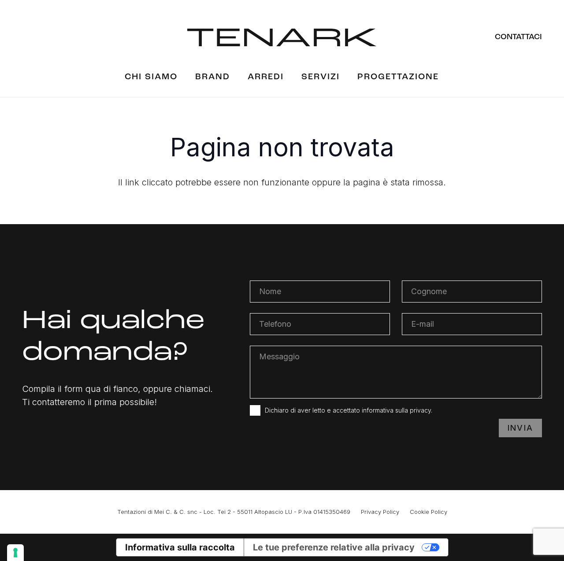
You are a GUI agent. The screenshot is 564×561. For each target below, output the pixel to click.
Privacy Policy (380, 511)
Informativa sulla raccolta (180, 547)
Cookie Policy (428, 511)
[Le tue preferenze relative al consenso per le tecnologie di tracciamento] (15, 552)
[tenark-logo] (282, 37)
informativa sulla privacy (396, 410)
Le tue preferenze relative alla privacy (334, 547)
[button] (291, 77)
